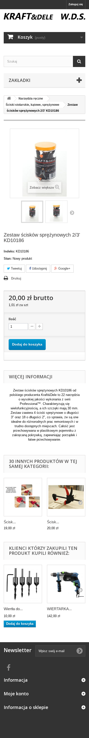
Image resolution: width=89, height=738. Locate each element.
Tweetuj (16, 268)
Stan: (8, 258)
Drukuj (16, 278)
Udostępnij (39, 268)
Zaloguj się (75, 4)
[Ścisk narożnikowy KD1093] (23, 497)
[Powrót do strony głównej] (9, 99)
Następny (71, 212)
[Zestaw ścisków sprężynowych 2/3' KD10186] (32, 212)
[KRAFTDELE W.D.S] (44, 16)
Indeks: (9, 251)
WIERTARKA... (59, 609)
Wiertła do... (13, 609)
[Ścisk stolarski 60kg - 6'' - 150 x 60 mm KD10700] (66, 497)
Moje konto (16, 694)
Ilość (12, 319)
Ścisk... (10, 522)
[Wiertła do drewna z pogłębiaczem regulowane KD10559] (23, 584)
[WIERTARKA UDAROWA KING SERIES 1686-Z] (66, 584)
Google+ (63, 268)
